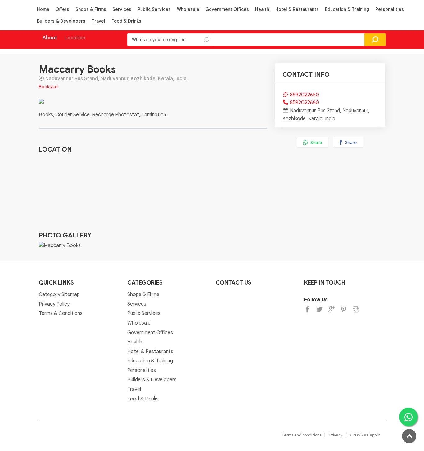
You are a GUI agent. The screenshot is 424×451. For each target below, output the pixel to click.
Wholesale (188, 9)
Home (43, 9)
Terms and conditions (301, 435)
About (50, 38)
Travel (98, 21)
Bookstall (48, 87)
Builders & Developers (61, 21)
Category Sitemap (59, 294)
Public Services (154, 9)
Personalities (389, 9)
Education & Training (347, 9)
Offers (62, 9)
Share (315, 142)
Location (75, 38)
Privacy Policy (54, 304)
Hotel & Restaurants (297, 9)
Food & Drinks (126, 21)
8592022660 (304, 95)
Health (262, 9)
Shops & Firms (90, 9)
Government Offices (227, 9)
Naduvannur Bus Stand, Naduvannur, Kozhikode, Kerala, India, (116, 78)
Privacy (336, 435)
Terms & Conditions (61, 313)
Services (121, 9)
